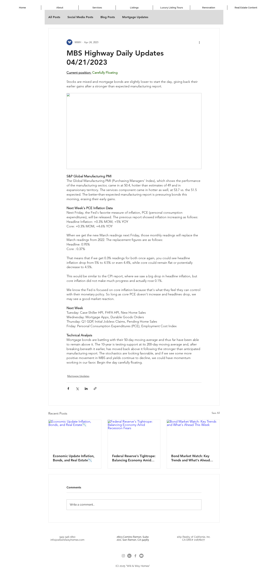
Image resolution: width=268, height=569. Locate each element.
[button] (97, 7)
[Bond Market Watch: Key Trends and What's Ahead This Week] (193, 434)
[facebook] (135, 556)
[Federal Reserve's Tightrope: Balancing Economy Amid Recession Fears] (134, 434)
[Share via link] (95, 388)
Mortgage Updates (135, 17)
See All (216, 413)
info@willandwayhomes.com (67, 539)
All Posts (54, 17)
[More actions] (199, 42)
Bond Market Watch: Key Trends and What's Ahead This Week (190, 458)
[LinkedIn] (129, 556)
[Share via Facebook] (68, 388)
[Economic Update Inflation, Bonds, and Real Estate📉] (74, 434)
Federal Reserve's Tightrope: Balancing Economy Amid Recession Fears (134, 458)
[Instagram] (123, 556)
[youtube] (141, 556)
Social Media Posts (80, 17)
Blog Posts (107, 17)
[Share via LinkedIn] (86, 388)
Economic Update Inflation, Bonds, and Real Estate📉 (73, 458)
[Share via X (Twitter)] (77, 388)
